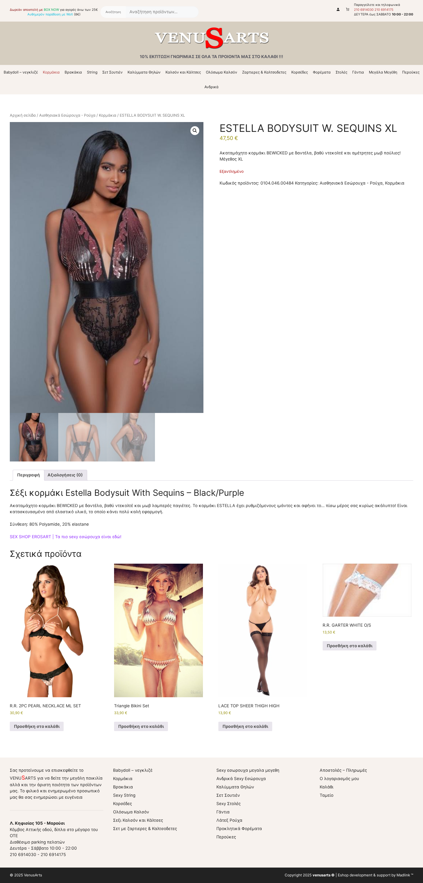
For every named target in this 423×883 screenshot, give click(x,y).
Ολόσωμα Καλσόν (221, 72)
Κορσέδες (299, 72)
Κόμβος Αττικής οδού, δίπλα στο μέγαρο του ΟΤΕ (54, 829)
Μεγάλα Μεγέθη (383, 72)
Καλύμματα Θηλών (144, 72)
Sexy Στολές (228, 803)
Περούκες (411, 72)
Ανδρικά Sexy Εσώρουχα (241, 778)
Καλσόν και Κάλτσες (183, 72)
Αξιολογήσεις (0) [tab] (65, 475)
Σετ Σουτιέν (112, 72)
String (92, 72)
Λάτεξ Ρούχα (229, 820)
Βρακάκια (73, 72)
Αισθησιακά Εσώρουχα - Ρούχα (67, 115)
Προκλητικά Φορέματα (239, 828)
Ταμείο (326, 795)
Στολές (341, 72)
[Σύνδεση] (338, 9)
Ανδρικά (211, 87)
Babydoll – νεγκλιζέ (21, 72)
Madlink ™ (405, 875)
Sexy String (124, 795)
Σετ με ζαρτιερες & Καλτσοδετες (145, 828)
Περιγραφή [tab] (28, 475)
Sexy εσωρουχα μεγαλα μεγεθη (247, 770)
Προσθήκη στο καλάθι (36, 726)
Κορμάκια (51, 72)
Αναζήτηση (113, 12)
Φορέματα (322, 72)
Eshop (343, 875)
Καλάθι (326, 786)
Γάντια (358, 72)
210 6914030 (364, 10)
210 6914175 (384, 10)
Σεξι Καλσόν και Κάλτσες (138, 820)
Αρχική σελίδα (23, 115)
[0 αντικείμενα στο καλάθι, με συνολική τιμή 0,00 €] (348, 9)
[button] (194, 130)
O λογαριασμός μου (339, 778)
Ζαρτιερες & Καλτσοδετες (264, 72)
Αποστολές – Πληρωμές (343, 770)
